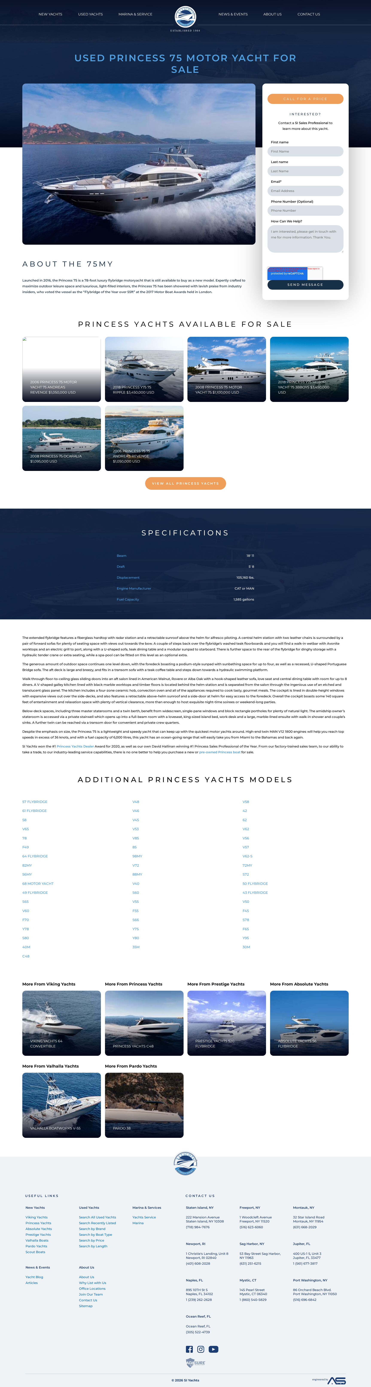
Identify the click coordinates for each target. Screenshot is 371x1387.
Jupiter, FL (301, 1244)
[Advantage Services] (329, 1383)
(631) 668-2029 (304, 1227)
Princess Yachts (38, 1223)
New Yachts (35, 1208)
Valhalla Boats (37, 1240)
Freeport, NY (250, 1208)
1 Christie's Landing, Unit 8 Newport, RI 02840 (207, 1256)
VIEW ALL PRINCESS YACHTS (185, 483)
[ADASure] (196, 1362)
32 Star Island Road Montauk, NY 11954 (308, 1219)
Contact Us (88, 1300)
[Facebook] (189, 1349)
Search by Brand (92, 1229)
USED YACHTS (90, 14)
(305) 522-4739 (198, 1332)
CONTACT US (309, 14)
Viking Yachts (37, 1217)
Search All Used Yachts (97, 1217)
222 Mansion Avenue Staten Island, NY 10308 (205, 1219)
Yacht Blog (34, 1277)
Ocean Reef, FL (198, 1316)
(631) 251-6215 (250, 1263)
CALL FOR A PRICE (305, 99)
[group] (138, 164)
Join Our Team (91, 1294)
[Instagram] (201, 1349)
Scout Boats (35, 1252)
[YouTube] (213, 1349)
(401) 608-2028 (198, 1263)
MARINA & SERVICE (135, 14)
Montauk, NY (303, 1208)
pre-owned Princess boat (219, 752)
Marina (138, 1223)
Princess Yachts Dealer (75, 746)
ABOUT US (272, 14)
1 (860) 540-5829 (253, 1300)
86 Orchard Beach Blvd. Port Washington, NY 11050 (315, 1292)
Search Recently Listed (97, 1223)
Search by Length (93, 1246)
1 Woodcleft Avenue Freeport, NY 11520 (256, 1219)
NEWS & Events (233, 14)
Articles (32, 1283)
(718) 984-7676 (198, 1227)
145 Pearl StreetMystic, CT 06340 (253, 1292)
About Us (86, 1267)
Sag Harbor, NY (252, 1244)
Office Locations (92, 1289)
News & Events (38, 1267)
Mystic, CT (248, 1280)
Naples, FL (194, 1280)
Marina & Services (146, 1208)
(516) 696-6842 (304, 1300)
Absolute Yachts (39, 1229)
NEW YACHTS (50, 14)
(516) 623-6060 (251, 1227)
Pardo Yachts (36, 1246)
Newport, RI (195, 1244)
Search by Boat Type (95, 1235)
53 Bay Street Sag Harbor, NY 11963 (260, 1256)
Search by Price (91, 1240)
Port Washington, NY (310, 1280)
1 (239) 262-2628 (199, 1300)
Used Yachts (89, 1208)
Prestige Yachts (38, 1235)
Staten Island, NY (200, 1208)
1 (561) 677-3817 (305, 1263)
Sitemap (86, 1306)
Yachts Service (144, 1217)
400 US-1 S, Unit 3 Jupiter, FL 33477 (307, 1256)
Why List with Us (92, 1283)
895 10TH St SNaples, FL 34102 (199, 1292)
